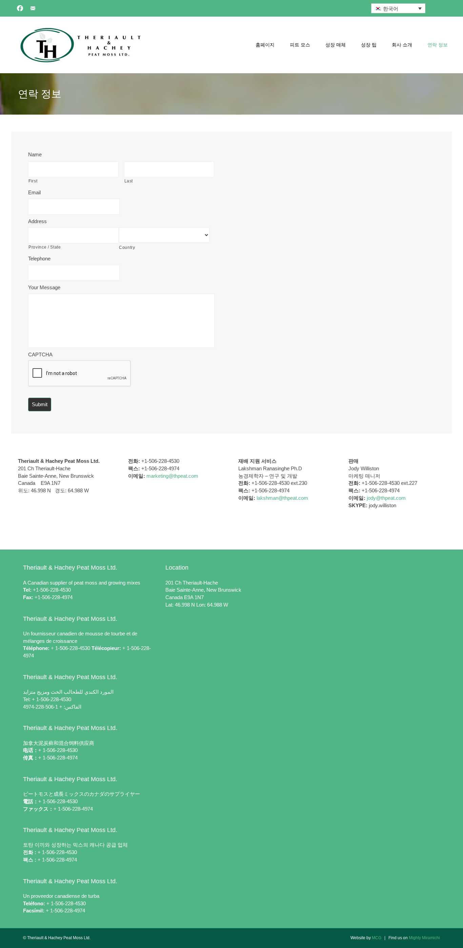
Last (128, 181)
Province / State (44, 247)
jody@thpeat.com (386, 498)
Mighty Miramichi (424, 937)
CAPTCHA (40, 354)
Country (127, 247)
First (32, 181)
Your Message (44, 287)
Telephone (39, 258)
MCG (376, 937)
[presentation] (79, 373)
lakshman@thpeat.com (282, 498)
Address (37, 221)
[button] (20, 8)
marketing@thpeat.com (172, 476)
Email (34, 192)
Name (35, 154)
